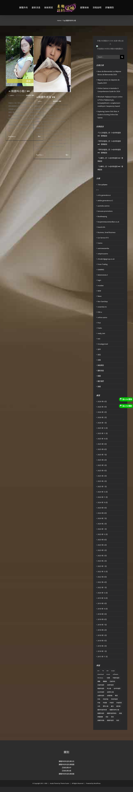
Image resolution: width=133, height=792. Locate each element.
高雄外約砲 (100, 720)
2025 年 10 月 (103, 439)
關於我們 (101, 381)
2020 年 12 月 (103, 593)
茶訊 (112, 717)
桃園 (60, 101)
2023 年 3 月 (102, 556)
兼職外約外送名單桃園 (66, 764)
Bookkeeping (102, 216)
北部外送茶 (110, 685)
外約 (98, 699)
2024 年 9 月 (102, 508)
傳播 (98, 681)
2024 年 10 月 (103, 502)
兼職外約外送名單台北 (66, 761)
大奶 (98, 706)
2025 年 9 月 (102, 444)
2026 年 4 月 (102, 407)
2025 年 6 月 (102, 460)
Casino (100, 243)
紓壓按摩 (100, 717)
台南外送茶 (100, 695)
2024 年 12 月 (103, 492)
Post (99, 323)
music (108, 674)
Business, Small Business (106, 232)
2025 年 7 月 (102, 455)
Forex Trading (102, 264)
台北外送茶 (100, 692)
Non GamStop (103, 301)
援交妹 (118, 706)
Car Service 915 (103, 238)
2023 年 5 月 (102, 550)
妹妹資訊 (28, 95)
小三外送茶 (103, 133)
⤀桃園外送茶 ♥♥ (45, 97)
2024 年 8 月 (102, 513)
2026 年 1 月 (102, 423)
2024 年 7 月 (102, 518)
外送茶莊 (119, 703)
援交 (112, 706)
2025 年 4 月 (102, 471)
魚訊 (117, 720)
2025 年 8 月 (102, 449)
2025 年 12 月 (103, 428)
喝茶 (116, 695)
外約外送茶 (114, 699)
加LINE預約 (127, 406)
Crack (113, 671)
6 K (98, 671)
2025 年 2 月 (102, 481)
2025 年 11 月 (103, 433)
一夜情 (108, 678)
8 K (107, 671)
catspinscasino (103, 254)
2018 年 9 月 (102, 614)
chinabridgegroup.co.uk (106, 259)
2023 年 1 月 (102, 566)
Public (100, 328)
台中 (99, 349)
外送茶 (112, 703)
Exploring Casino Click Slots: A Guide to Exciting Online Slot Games (108, 114)
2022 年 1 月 (102, 587)
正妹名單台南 (66, 771)
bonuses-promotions (105, 211)
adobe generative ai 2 (105, 200)
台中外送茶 (117, 688)
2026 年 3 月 (102, 412)
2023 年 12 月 (103, 534)
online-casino (102, 317)
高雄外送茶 (110, 720)
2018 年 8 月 (102, 619)
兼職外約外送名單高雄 (66, 774)
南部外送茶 (100, 688)
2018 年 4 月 (102, 641)
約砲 (120, 713)
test (99, 339)
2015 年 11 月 (103, 657)
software (115, 674)
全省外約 (112, 681)
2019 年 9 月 (102, 603)
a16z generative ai (104, 195)
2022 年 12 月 (103, 571)
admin (12, 95)
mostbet (100, 285)
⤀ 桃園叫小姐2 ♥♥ (19, 91)
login (99, 280)
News (100, 296)
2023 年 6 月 (102, 545)
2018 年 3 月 (102, 646)
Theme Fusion (64, 783)
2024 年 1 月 (102, 529)
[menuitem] (28, 8)
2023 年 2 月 (102, 561)
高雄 (99, 386)
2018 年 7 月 (102, 625)
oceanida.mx (102, 307)
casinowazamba (103, 248)
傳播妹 (105, 681)
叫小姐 (109, 688)
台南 (99, 360)
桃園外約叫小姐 (114, 710)
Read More (11, 136)
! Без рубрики (102, 184)
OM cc (100, 312)
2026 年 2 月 (102, 417)
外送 (98, 703)
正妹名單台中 (66, 767)
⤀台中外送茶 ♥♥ (114, 158)
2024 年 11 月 (103, 497)
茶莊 (107, 717)
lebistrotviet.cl (103, 275)
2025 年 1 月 (102, 486)
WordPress (97, 783)
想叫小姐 (105, 706)
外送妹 (105, 703)
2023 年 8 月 (102, 540)
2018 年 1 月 (102, 651)
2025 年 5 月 (102, 465)
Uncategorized (103, 344)
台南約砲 (109, 695)
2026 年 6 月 (102, 401)
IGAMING (101, 270)
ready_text (101, 333)
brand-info (101, 227)
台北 (99, 355)
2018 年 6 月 (102, 630)
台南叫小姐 (110, 692)
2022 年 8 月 (102, 577)
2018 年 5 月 (102, 635)
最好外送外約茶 (102, 710)
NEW (99, 291)
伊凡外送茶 (103, 141)
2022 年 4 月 (102, 582)
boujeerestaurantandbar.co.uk (108, 222)
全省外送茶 (100, 685)
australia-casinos (104, 206)
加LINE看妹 (127, 399)
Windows (100, 678)
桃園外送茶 (100, 713)
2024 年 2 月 (102, 524)
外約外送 (105, 699)
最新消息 (101, 370)
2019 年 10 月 (103, 598)
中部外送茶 (116, 678)
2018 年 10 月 (103, 609)
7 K (103, 671)
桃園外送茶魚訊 (111, 713)
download (100, 674)
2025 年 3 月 (102, 476)
